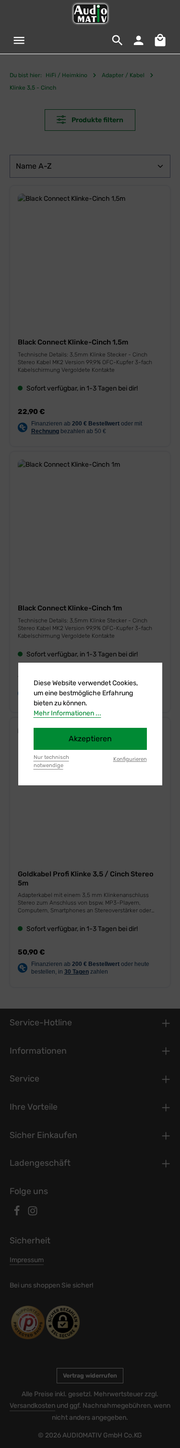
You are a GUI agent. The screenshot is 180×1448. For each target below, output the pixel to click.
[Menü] (19, 40)
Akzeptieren (90, 738)
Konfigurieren (130, 759)
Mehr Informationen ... (67, 713)
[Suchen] (117, 40)
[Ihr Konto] (138, 40)
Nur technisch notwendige (51, 761)
